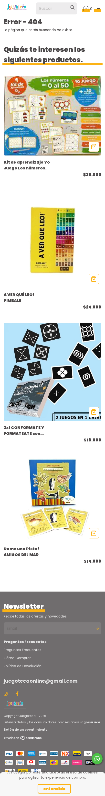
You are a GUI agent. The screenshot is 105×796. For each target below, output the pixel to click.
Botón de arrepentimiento (26, 729)
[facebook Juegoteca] (17, 693)
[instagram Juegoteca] (6, 693)
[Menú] (97, 8)
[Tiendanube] (23, 739)
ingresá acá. (90, 722)
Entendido (54, 789)
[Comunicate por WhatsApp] (97, 758)
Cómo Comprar (17, 657)
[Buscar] (72, 7)
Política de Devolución (23, 666)
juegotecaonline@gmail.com (41, 680)
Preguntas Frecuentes (22, 649)
